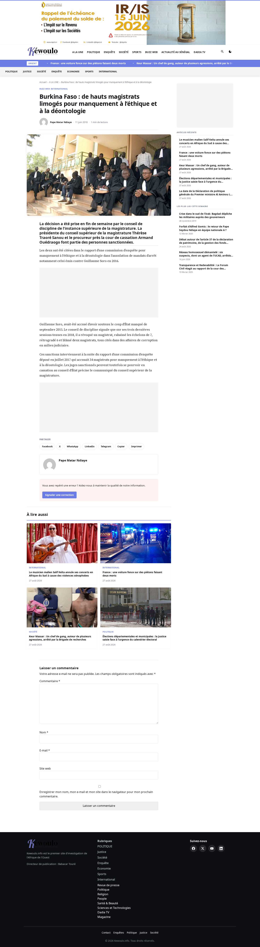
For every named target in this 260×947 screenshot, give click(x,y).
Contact (106, 932)
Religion (102, 894)
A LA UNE (77, 52)
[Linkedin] (221, 848)
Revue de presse (108, 885)
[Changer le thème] (230, 52)
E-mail (44, 750)
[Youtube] (211, 848)
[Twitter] (202, 848)
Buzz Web (151, 52)
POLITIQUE (93, 52)
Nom (43, 732)
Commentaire (49, 681)
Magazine (104, 917)
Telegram (106, 446)
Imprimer (136, 446)
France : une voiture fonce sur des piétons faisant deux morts (74, 63)
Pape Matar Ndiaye (61, 122)
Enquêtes (118, 932)
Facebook (47, 446)
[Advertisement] (98, 292)
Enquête (109, 52)
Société (124, 52)
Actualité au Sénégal (175, 52)
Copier (121, 446)
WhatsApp (72, 446)
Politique (103, 890)
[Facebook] (193, 848)
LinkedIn (89, 446)
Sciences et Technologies (114, 908)
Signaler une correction (59, 495)
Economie (73, 71)
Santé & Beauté (107, 903)
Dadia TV (199, 52)
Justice (27, 71)
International (108, 71)
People (102, 899)
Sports (136, 52)
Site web (45, 768)
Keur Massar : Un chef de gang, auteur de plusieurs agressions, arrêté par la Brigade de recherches (182, 63)
